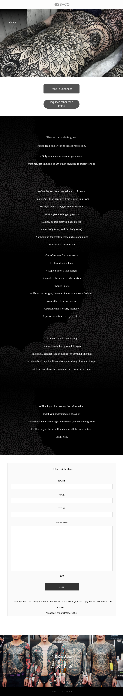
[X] (58, 666)
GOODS (66, 682)
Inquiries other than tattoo (61, 104)
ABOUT (41, 682)
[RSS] (70, 666)
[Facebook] (64, 666)
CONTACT (80, 682)
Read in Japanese (61, 88)
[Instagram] (52, 666)
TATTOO (54, 682)
